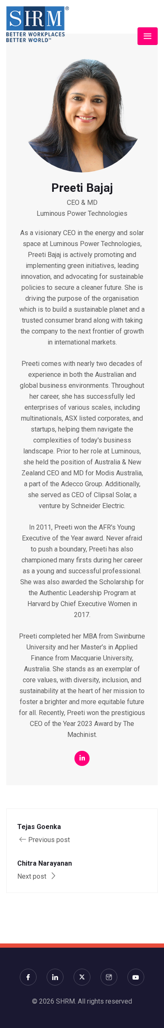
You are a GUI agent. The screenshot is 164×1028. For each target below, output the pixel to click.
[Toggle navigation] (148, 36)
